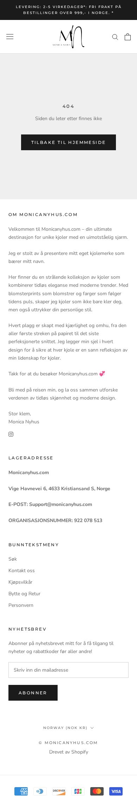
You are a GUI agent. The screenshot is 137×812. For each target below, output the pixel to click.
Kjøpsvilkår (20, 582)
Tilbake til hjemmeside (68, 142)
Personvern (20, 605)
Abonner (33, 692)
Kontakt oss (21, 570)
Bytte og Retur (24, 593)
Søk (12, 559)
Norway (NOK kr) (65, 728)
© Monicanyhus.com (68, 742)
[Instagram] (10, 434)
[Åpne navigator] (9, 36)
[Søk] (115, 37)
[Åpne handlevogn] (128, 36)
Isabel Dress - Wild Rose (67, 807)
